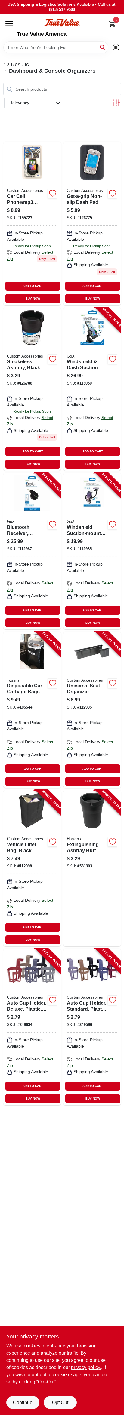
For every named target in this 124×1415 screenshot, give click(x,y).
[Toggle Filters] (116, 102)
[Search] (102, 47)
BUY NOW (33, 298)
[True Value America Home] (62, 23)
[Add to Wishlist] (52, 193)
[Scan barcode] (116, 47)
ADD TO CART (33, 286)
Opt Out (60, 1402)
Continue (23, 1402)
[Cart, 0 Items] (112, 24)
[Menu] (9, 24)
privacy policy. (86, 1367)
